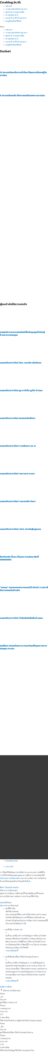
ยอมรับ (16, 887)
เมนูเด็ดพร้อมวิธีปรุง (13, 21)
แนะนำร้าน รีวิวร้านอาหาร (15, 18)
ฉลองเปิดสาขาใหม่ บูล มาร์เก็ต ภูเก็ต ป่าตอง (21, 390)
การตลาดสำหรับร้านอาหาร (16, 9)
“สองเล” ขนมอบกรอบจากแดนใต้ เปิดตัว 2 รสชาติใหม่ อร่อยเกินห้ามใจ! (24, 589)
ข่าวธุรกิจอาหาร (11, 15)
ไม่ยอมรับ (9, 887)
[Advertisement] (24, 173)
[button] (24, 26)
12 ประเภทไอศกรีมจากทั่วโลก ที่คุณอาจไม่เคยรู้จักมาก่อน (23, 74)
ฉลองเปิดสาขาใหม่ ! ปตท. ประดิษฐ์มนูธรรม (20, 529)
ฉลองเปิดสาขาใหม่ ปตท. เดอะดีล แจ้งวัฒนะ (21, 362)
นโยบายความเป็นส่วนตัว (10, 878)
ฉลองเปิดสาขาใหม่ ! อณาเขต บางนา (17, 473)
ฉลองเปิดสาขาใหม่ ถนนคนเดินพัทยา (17, 418)
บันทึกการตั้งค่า (6, 987)
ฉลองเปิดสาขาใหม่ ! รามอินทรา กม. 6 (18, 446)
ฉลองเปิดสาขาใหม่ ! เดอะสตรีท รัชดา (18, 501)
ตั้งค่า (28, 881)
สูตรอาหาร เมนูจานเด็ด (14, 12)
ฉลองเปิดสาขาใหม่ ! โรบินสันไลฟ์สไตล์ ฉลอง (21, 618)
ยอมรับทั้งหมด (5, 903)
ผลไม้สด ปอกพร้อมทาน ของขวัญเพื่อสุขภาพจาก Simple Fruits (23, 647)
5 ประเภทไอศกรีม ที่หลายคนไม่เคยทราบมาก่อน (22, 95)
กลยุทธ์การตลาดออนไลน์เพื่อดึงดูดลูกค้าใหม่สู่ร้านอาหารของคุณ (22, 333)
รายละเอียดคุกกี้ (11, 951)
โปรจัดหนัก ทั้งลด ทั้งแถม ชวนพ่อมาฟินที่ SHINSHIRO (19, 558)
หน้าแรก (8, 6)
